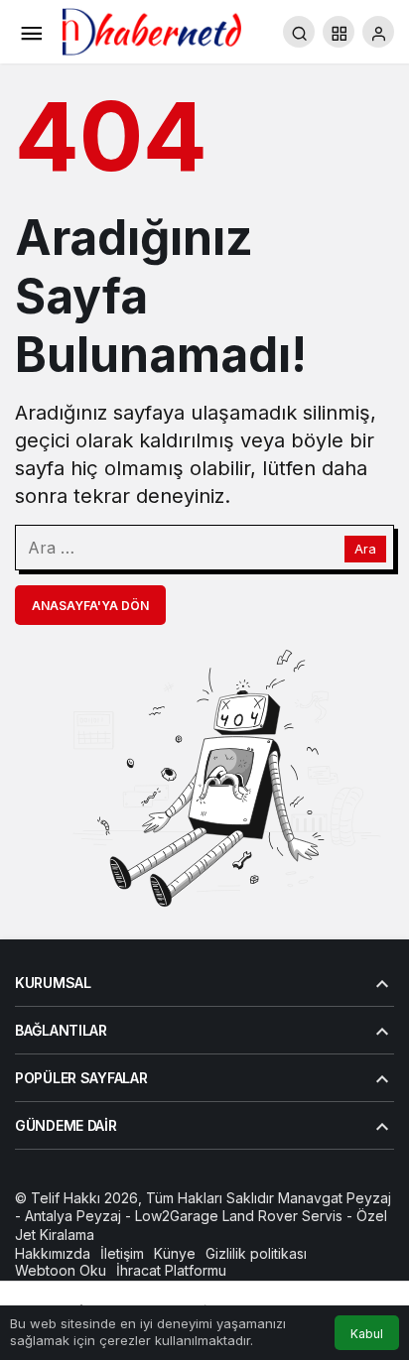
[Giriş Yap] (378, 32)
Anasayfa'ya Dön (90, 605)
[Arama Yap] (299, 32)
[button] (338, 32)
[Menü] (31, 32)
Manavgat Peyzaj (334, 1197)
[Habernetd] (152, 30)
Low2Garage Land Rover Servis (238, 1215)
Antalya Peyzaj (73, 1215)
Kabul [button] (366, 1333)
